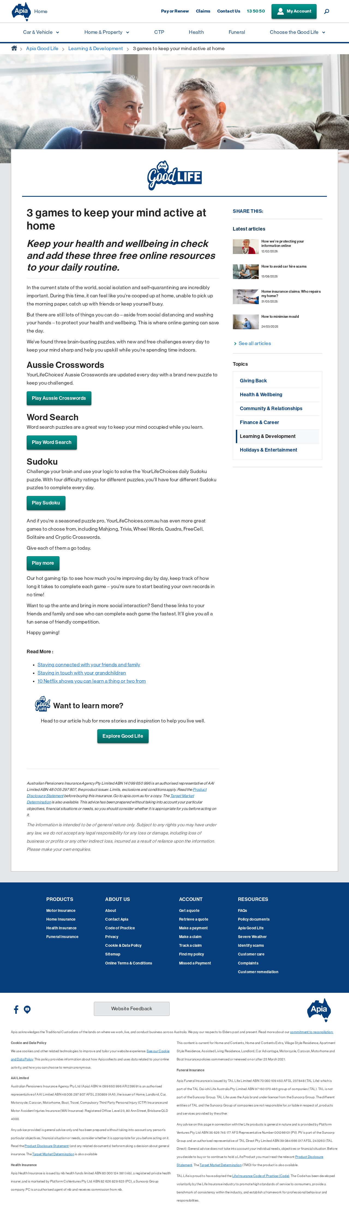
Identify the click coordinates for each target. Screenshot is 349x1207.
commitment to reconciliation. (311, 1032)
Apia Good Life (251, 928)
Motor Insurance (61, 910)
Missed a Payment (195, 963)
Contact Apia (116, 919)
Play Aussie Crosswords (59, 398)
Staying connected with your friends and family (89, 664)
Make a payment (193, 928)
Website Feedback (131, 1008)
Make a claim (190, 936)
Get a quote (189, 910)
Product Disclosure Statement (47, 1146)
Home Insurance (61, 919)
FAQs (242, 910)
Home (41, 11)
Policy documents (254, 919)
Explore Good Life (123, 736)
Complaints (248, 963)
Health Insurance (61, 928)
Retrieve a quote (194, 919)
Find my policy (191, 954)
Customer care (251, 954)
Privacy (111, 936)
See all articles (255, 343)
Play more (43, 563)
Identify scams (251, 945)
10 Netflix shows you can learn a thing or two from (92, 681)
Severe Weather (252, 936)
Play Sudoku (46, 503)
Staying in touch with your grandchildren (82, 673)
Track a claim (190, 945)
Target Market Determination (53, 1154)
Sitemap (112, 954)
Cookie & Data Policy (123, 945)
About (110, 910)
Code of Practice (120, 928)
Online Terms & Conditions (128, 963)
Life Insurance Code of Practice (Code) (261, 1176)
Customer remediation (258, 972)
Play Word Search (52, 442)
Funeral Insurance (62, 936)
